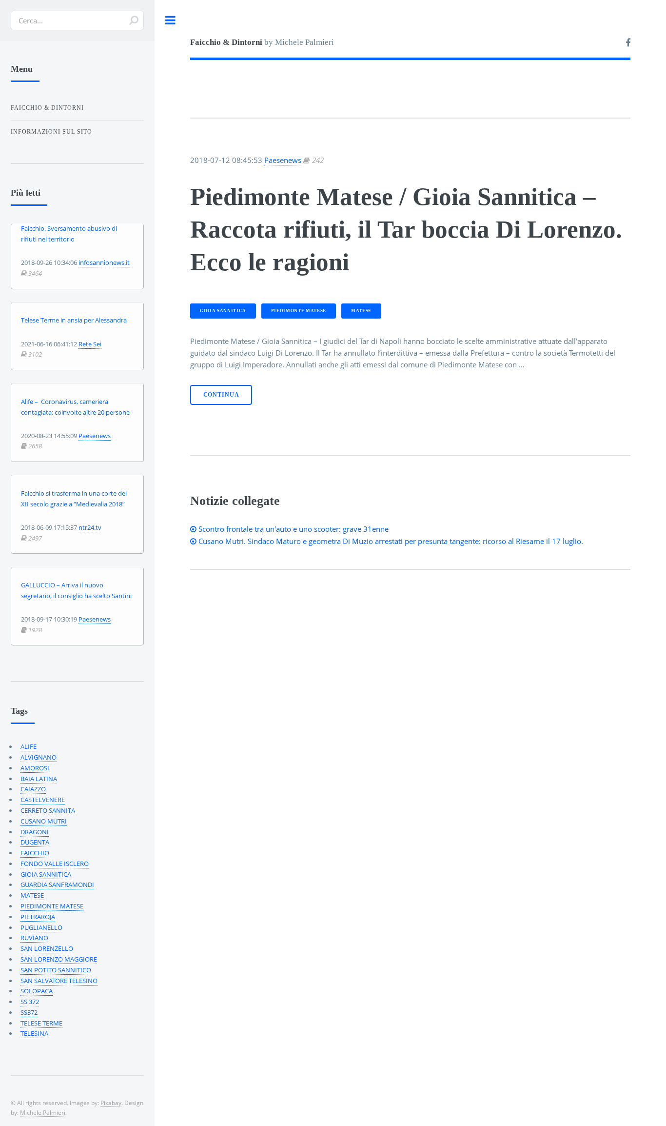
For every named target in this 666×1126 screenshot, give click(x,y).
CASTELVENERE (42, 799)
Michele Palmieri (42, 1112)
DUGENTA (34, 842)
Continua (221, 395)
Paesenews (282, 160)
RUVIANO (34, 937)
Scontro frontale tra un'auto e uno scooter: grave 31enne (292, 529)
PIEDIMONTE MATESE (298, 310)
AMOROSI (34, 768)
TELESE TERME (41, 1023)
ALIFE (28, 746)
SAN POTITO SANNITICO (55, 969)
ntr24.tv (89, 527)
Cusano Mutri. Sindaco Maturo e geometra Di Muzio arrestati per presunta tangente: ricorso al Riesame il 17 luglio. (389, 541)
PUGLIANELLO (41, 927)
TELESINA (34, 1033)
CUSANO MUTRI (43, 821)
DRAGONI (34, 831)
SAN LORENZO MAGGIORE (58, 959)
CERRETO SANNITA (47, 810)
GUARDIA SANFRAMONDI (57, 884)
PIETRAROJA (37, 916)
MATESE (361, 310)
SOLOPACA (36, 990)
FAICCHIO (34, 852)
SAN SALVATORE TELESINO (59, 980)
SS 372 (29, 1001)
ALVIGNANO (38, 757)
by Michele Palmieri (262, 42)
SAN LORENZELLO (46, 948)
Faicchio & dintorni (47, 107)
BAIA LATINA (38, 778)
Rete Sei (89, 344)
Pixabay (110, 1102)
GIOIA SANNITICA (223, 310)
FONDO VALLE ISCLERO (54, 863)
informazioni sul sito (51, 131)
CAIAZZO (33, 788)
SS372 (29, 1012)
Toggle (171, 20)
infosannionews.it (104, 262)
